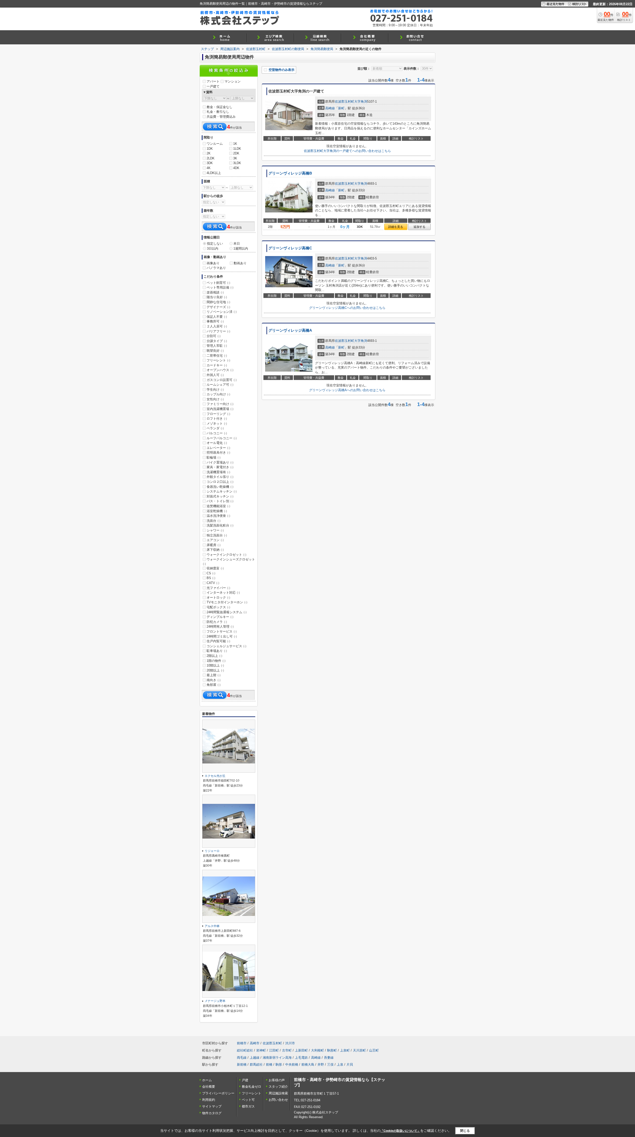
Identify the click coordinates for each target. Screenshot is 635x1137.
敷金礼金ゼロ (251, 1086)
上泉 (340, 1064)
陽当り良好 (217, 297)
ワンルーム (215, 144)
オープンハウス (220, 370)
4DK (236, 168)
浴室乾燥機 (217, 511)
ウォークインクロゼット (226, 554)
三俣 (330, 1064)
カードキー (217, 365)
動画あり (240, 263)
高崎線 (330, 108)
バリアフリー (218, 331)
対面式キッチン (220, 496)
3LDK (237, 163)
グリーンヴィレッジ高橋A (290, 330)
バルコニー (217, 433)
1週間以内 (240, 248)
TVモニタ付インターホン (227, 602)
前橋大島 (307, 1064)
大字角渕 (360, 101)
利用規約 (208, 1100)
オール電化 (217, 443)
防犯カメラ (217, 622)
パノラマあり (216, 268)
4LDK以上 (214, 173)
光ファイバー (218, 588)
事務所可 (215, 321)
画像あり (213, 263)
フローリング (218, 414)
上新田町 (301, 1050)
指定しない (215, 243)
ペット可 (248, 1100)
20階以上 (215, 670)
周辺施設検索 (278, 1093)
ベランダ (215, 428)
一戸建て (213, 86)
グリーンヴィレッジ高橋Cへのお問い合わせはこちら (347, 308)
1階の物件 (216, 661)
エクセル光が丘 (215, 776)
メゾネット (217, 423)
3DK (210, 163)
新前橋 (242, 1064)
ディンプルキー (220, 617)
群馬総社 (256, 1064)
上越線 (254, 1057)
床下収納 (215, 550)
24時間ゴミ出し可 (222, 636)
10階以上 (215, 665)
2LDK (211, 158)
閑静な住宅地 (218, 302)
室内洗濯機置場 (220, 409)
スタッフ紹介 (278, 1086)
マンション (232, 81)
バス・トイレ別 (220, 501)
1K (235, 144)
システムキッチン (222, 491)
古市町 (287, 1050)
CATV (213, 583)
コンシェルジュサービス (226, 646)
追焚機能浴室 (218, 506)
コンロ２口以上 (220, 482)
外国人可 (215, 375)
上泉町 (345, 1050)
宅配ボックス (218, 607)
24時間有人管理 (220, 626)
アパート (213, 81)
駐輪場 (214, 457)
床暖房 (214, 545)
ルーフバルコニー (222, 438)
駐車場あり (217, 651)
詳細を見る (395, 227)
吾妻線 (329, 1057)
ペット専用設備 (220, 287)
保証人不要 (217, 317)
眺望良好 (215, 350)
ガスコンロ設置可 (222, 380)
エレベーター (218, 448)
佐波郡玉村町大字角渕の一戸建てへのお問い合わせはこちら (347, 151)
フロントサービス (222, 631)
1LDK (237, 148)
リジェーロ (212, 851)
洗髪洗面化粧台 (220, 525)
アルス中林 (212, 926)
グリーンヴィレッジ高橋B (290, 173)
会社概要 (208, 1086)
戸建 (245, 1080)
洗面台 (214, 521)
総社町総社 (245, 1050)
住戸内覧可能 (218, 641)
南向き (214, 680)
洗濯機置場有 (218, 472)
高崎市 (254, 1043)
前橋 (269, 1064)
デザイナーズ (218, 307)
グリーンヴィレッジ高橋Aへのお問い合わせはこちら (347, 390)
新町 (341, 108)
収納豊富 (215, 568)
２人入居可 (217, 326)
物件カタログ (212, 1113)
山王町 (374, 1050)
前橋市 (242, 1043)
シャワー (215, 530)
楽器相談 (215, 292)
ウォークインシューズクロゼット (229, 561)
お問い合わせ (278, 1100)
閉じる (465, 1131)
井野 (321, 1064)
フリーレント (218, 360)
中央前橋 (291, 1064)
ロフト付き (217, 418)
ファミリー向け (220, 404)
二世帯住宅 (217, 355)
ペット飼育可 (218, 283)
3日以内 (212, 248)
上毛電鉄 (301, 1057)
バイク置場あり (220, 462)
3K (235, 158)
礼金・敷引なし (218, 112)
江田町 (274, 1050)
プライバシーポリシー (218, 1093)
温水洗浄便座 (218, 516)
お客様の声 (277, 1080)
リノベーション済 (222, 312)
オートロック (218, 597)
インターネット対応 (223, 592)
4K (209, 168)
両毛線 (242, 1057)
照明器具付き (218, 452)
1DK (210, 148)
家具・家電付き (220, 467)
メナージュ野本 (215, 1001)
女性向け (215, 399)
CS (211, 573)
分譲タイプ (217, 341)
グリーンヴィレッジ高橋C (290, 248)
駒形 (279, 1064)
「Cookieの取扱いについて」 (400, 1131)
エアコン (215, 540)
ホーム (207, 1080)
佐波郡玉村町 (344, 101)
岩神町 (261, 1050)
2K (209, 153)
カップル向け (218, 394)
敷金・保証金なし (219, 107)
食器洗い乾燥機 (220, 487)
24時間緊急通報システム (227, 612)
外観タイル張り (220, 477)
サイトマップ (212, 1106)
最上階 (214, 675)
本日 (236, 243)
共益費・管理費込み (221, 116)
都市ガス (248, 1106)
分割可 (214, 336)
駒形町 (332, 1050)
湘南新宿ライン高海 (277, 1057)
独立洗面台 (217, 535)
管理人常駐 (217, 346)
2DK (236, 153)
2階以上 (214, 656)
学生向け (215, 389)
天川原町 (359, 1050)
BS (211, 578)
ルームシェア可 (220, 384)
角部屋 (214, 685)
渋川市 (290, 1043)
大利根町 (317, 1050)
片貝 (350, 1064)
